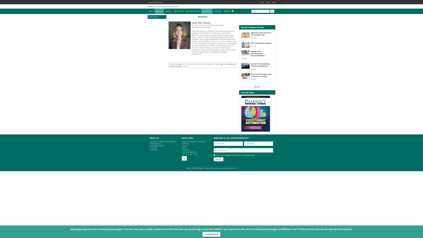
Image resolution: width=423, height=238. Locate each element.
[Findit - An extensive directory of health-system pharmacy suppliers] (257, 87)
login (221, 64)
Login (273, 2)
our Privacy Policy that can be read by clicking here (323, 229)
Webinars (227, 11)
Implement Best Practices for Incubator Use (261, 34)
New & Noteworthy (193, 11)
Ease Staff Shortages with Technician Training (261, 75)
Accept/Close (211, 234)
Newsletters (178, 11)
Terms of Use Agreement (155, 2)
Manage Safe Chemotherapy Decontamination (258, 53)
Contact (262, 2)
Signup (268, 2)
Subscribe (217, 11)
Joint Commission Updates (261, 43)
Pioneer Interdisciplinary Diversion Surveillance (260, 65)
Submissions (207, 11)
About (151, 11)
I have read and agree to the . (235, 155)
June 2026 (253, 38)
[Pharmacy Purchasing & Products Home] (163, 6)
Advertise (159, 11)
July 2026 (253, 69)
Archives (168, 11)
